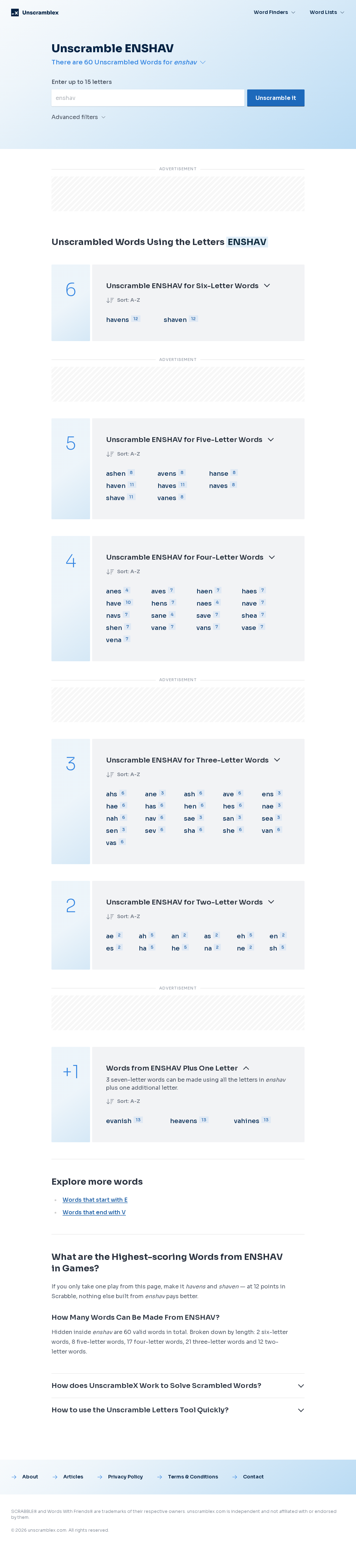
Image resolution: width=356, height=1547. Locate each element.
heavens (183, 1121)
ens (268, 794)
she (229, 831)
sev (150, 831)
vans (203, 628)
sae (189, 818)
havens (117, 320)
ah (142, 936)
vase (249, 628)
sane (159, 615)
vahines (246, 1121)
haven (116, 486)
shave (115, 498)
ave (228, 794)
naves (218, 486)
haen (204, 591)
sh (273, 948)
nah (112, 818)
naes (204, 603)
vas (111, 843)
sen (112, 831)
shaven (175, 320)
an (175, 936)
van (267, 831)
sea (267, 818)
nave (249, 603)
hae (112, 806)
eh (241, 936)
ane (151, 794)
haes (249, 591)
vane (159, 628)
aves (158, 591)
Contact (253, 1477)
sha (189, 831)
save (203, 615)
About (30, 1477)
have (113, 603)
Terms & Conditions (193, 1477)
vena (113, 640)
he (175, 948)
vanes (166, 498)
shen (114, 628)
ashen (116, 473)
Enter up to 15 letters (81, 82)
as (207, 936)
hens (159, 603)
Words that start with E (95, 1199)
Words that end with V (94, 1212)
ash (189, 794)
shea (249, 615)
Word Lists (323, 12)
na (208, 948)
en (273, 936)
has (150, 806)
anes (113, 591)
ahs (111, 794)
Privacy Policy (125, 1477)
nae (268, 806)
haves (166, 486)
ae (110, 936)
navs (113, 615)
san (228, 818)
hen (190, 806)
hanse (218, 473)
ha (142, 948)
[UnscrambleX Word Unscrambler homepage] (35, 12)
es (110, 948)
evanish (118, 1121)
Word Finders (271, 12)
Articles (73, 1477)
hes (229, 806)
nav (150, 818)
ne (241, 948)
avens (166, 473)
